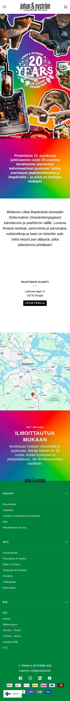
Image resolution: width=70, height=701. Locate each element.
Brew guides (9, 587)
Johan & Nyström (33, 665)
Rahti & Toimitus (11, 564)
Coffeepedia (9, 581)
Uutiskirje (8, 576)
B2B (5, 612)
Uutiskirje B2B (10, 642)
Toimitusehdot (10, 552)
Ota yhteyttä (9, 504)
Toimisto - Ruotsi (12, 630)
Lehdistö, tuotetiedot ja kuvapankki (21, 515)
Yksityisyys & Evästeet (15, 570)
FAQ (5, 521)
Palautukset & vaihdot (14, 558)
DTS (5, 647)
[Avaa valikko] (8, 7)
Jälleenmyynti (10, 624)
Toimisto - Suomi (12, 636)
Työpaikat (8, 510)
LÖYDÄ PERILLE (35, 303)
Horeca (7, 618)
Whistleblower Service (14, 527)
